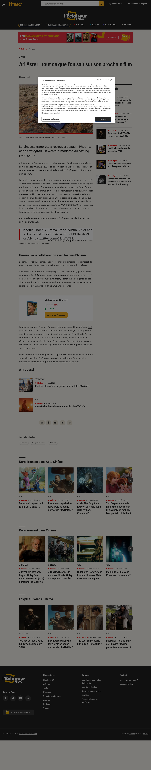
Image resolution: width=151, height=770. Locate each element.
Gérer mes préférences (51, 119)
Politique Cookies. (102, 102)
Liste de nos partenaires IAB (51, 113)
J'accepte (103, 119)
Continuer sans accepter (105, 80)
